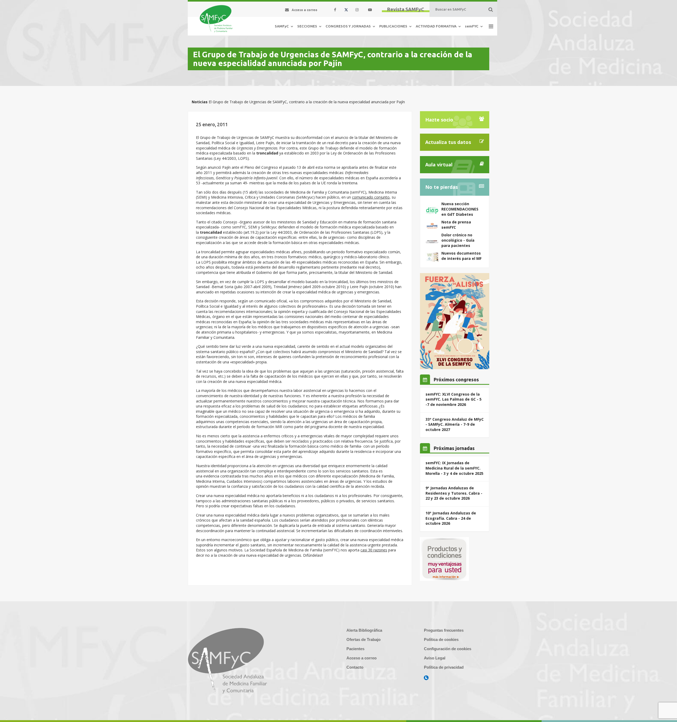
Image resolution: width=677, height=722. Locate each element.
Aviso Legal (434, 658)
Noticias (200, 101)
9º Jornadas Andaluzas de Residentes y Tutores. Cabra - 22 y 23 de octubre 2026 (454, 493)
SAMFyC (282, 26)
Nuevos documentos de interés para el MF (461, 256)
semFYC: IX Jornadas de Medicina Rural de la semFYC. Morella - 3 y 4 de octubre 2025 (454, 468)
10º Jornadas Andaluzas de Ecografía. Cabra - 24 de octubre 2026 (451, 518)
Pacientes (355, 648)
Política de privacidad (444, 667)
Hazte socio (439, 119)
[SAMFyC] (216, 18)
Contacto (354, 667)
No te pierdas (441, 187)
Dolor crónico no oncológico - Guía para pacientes (457, 240)
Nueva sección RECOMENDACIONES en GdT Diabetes (459, 209)
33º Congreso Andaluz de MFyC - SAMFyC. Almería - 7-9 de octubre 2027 (455, 424)
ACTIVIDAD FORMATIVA (436, 26)
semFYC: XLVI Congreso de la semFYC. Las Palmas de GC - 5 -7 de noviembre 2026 (454, 399)
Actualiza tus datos (448, 142)
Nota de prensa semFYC (456, 224)
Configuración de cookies (447, 648)
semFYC (471, 26)
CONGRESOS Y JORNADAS (348, 26)
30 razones (377, 549)
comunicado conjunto (371, 197)
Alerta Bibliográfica (364, 630)
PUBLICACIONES (393, 26)
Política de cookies (441, 639)
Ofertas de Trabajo (363, 639)
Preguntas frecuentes (444, 630)
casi (364, 549)
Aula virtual (438, 164)
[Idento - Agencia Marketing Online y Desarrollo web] (426, 678)
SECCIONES (307, 26)
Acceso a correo (361, 658)
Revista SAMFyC (405, 9)
